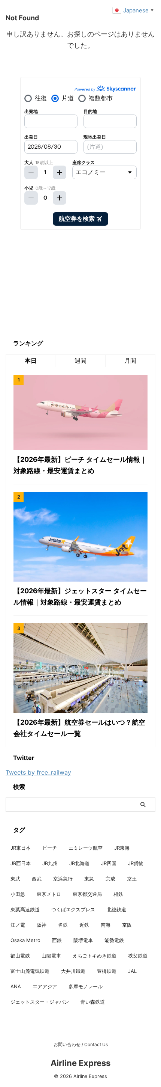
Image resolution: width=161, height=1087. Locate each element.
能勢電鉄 (114, 940)
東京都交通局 (87, 894)
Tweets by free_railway (38, 772)
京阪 (127, 925)
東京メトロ (49, 894)
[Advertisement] (62, 284)
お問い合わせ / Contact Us (81, 1044)
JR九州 (50, 863)
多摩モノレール (86, 986)
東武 (15, 879)
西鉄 (57, 940)
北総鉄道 (116, 909)
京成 (110, 879)
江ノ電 (17, 925)
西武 (37, 879)
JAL (132, 971)
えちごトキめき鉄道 (94, 956)
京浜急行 (63, 879)
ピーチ (49, 848)
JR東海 (122, 848)
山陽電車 (51, 956)
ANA (15, 986)
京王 (132, 879)
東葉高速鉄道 (25, 909)
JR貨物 (135, 863)
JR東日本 (20, 848)
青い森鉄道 (92, 1002)
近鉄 (84, 925)
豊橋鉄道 (106, 971)
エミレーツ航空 (86, 848)
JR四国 (108, 863)
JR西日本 (20, 863)
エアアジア (45, 986)
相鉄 (118, 894)
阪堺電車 (83, 940)
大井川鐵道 (73, 971)
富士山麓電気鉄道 (29, 971)
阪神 (41, 925)
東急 (89, 879)
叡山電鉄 (20, 956)
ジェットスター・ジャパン (39, 1002)
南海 (105, 925)
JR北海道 (79, 863)
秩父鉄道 (138, 956)
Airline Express (80, 1063)
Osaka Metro (25, 940)
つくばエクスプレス (73, 909)
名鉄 (63, 925)
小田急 (17, 894)
